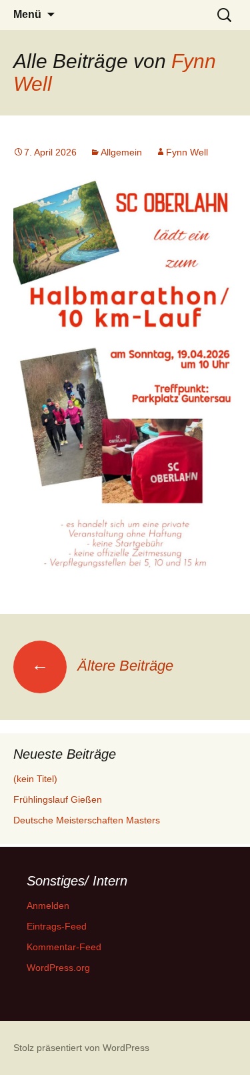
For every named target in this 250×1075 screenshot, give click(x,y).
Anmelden (48, 905)
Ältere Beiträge (102, 665)
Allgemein (121, 152)
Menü (27, 14)
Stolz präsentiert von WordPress (81, 1047)
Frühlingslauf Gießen (57, 799)
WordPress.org (58, 967)
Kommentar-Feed (64, 947)
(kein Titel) (35, 778)
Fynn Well (187, 152)
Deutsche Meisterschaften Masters (86, 820)
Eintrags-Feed (57, 926)
